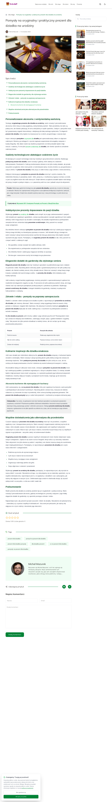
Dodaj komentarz (14, 635)
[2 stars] (9, 517)
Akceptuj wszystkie (21, 796)
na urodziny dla (24, 214)
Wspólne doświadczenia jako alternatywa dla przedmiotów (28, 109)
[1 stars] (7, 517)
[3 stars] (12, 517)
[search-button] (100, 4)
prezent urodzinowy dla (33, 146)
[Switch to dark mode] (104, 4)
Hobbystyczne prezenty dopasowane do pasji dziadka (27, 90)
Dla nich (51, 4)
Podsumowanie (13, 113)
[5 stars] (17, 517)
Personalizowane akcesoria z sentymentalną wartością (27, 83)
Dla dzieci (65, 4)
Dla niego (58, 4)
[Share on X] (69, 586)
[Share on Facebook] (64, 586)
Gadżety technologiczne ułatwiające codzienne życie (26, 87)
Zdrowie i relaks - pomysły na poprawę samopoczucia (26, 98)
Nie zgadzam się (21, 792)
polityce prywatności (27, 788)
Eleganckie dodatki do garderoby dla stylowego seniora (27, 94)
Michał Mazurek (13, 31)
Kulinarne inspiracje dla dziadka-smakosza (23, 102)
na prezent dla (28, 138)
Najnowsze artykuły (40, 4)
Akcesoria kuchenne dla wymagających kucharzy (25, 105)
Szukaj (78, 15)
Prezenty (79, 4)
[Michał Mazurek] (7, 31)
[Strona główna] (6, 14)
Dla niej (73, 4)
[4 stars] (15, 517)
